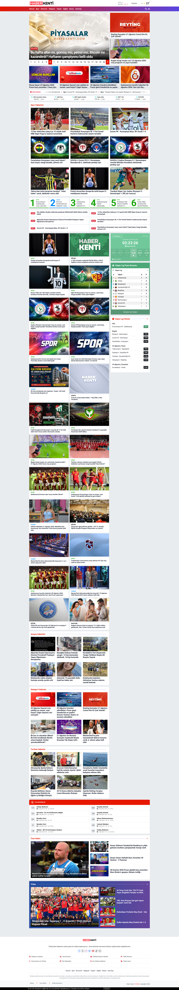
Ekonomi (44, 9)
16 (89, 62)
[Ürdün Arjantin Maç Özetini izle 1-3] (107, 922)
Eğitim (73, 258)
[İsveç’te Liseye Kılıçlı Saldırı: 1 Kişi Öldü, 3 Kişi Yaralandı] (89, 379)
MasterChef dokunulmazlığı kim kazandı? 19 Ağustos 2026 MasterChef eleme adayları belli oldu (89, 594)
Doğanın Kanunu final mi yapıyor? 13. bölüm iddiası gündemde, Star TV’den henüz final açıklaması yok (88, 626)
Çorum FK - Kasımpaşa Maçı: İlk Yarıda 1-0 (52, 228)
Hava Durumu (66, 956)
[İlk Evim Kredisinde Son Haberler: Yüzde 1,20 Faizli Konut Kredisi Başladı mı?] (49, 375)
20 (104, 62)
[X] (82, 950)
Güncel (31, 9)
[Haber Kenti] (41, 3)
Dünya (71, 9)
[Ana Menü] (148, 9)
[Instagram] (86, 950)
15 (85, 62)
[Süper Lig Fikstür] (147, 319)
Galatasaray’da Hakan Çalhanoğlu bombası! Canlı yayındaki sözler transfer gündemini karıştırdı (102, 204)
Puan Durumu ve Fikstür (38, 961)
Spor (37, 9)
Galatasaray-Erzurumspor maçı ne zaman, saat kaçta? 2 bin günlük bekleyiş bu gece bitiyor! (87, 495)
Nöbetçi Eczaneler (37, 956)
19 (100, 62)
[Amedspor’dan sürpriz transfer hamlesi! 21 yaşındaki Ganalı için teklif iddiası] (89, 414)
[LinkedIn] (89, 950)
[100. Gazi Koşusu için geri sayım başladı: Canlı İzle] (107, 901)
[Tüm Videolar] (147, 884)
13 (77, 62)
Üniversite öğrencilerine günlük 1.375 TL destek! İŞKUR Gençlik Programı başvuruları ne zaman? (87, 527)
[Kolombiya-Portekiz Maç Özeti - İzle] (107, 912)
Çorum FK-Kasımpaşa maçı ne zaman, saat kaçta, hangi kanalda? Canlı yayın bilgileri (87, 326)
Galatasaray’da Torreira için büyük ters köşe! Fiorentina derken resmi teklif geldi (46, 360)
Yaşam (59, 9)
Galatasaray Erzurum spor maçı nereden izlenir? (47, 494)
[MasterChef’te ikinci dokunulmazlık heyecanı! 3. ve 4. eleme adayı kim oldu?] (49, 545)
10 (66, 62)
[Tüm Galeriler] (147, 838)
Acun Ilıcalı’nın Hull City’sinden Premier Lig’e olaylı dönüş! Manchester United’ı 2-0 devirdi (88, 360)
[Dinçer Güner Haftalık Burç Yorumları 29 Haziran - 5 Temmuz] (99, 859)
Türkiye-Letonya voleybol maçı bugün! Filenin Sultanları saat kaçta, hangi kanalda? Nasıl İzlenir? (88, 463)
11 (69, 62)
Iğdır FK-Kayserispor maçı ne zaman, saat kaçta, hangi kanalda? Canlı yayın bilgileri (87, 293)
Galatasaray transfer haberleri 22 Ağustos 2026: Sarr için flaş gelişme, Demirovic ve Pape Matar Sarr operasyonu (82, 204)
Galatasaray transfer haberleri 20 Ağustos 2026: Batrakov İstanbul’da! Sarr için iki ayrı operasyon (47, 594)
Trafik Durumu (127, 956)
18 (96, 62)
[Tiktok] (96, 950)
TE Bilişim (137, 984)
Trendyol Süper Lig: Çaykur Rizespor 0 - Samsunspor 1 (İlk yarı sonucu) (65, 92)
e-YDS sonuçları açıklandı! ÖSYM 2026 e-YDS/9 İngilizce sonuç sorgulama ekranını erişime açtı (87, 261)
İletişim (32, 983)
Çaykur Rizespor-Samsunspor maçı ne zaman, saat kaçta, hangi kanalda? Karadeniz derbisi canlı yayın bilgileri (48, 326)
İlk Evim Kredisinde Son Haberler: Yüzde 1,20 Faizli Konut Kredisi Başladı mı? (62, 204)
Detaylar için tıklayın (130, 312)
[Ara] (146, 9)
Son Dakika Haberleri (98, 961)
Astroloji (78, 9)
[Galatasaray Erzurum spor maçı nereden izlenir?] (49, 478)
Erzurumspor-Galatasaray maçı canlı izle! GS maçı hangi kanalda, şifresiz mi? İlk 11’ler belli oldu (41, 204)
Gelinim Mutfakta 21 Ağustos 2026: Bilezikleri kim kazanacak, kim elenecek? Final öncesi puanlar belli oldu (48, 528)
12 (73, 62)
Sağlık (65, 9)
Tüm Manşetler (66, 961)
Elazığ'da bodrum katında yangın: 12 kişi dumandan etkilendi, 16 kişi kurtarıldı (125, 92)
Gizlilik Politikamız (96, 989)
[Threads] (99, 950)
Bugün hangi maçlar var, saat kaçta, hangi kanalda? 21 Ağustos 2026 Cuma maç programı (48, 463)
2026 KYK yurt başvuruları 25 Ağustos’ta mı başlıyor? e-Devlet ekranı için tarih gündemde (48, 626)
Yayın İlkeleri (42, 983)
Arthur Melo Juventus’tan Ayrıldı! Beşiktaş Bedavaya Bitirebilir (143, 204)
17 (92, 62)
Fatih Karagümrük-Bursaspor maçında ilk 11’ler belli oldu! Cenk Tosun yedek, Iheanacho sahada (48, 431)
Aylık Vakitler (117, 259)
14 (81, 62)
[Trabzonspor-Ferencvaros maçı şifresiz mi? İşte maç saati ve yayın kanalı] (89, 545)
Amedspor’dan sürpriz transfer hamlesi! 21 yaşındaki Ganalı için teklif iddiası (122, 204)
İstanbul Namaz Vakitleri (100, 956)
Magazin (52, 9)
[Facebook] (79, 950)
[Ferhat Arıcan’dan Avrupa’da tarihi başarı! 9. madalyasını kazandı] (49, 244)
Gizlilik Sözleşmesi (57, 983)
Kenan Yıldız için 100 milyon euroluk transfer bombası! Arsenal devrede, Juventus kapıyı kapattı (48, 293)
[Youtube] (93, 950)
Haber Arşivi (127, 961)
